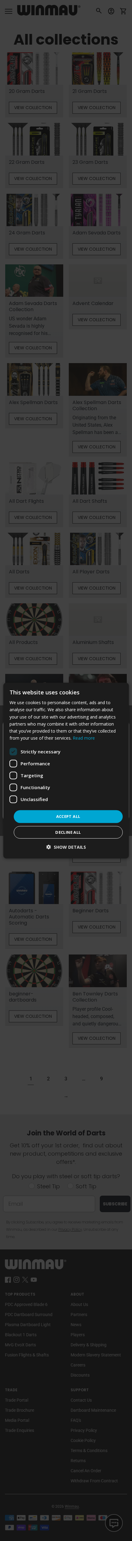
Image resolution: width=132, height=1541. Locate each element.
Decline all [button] (68, 832)
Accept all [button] (68, 816)
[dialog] (66, 771)
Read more (84, 738)
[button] (66, 847)
